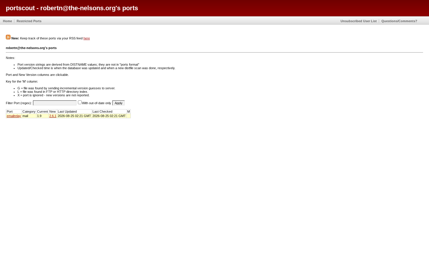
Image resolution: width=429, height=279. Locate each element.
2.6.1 (52, 116)
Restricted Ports (29, 21)
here (86, 38)
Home (7, 21)
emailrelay (14, 116)
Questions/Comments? (399, 21)
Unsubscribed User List (359, 21)
